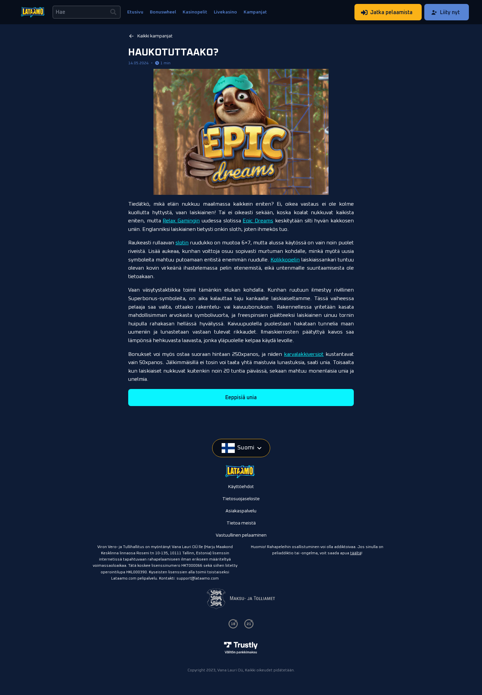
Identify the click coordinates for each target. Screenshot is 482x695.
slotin (182, 242)
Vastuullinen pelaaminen (241, 535)
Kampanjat (255, 12)
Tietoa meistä (241, 523)
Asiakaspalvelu (241, 511)
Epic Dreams (258, 220)
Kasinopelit (195, 12)
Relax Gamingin (181, 220)
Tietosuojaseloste (241, 499)
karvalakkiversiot (304, 354)
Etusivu (135, 12)
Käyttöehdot (241, 486)
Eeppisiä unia (241, 397)
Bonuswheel (163, 12)
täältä (355, 553)
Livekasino (225, 12)
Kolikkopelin (285, 259)
